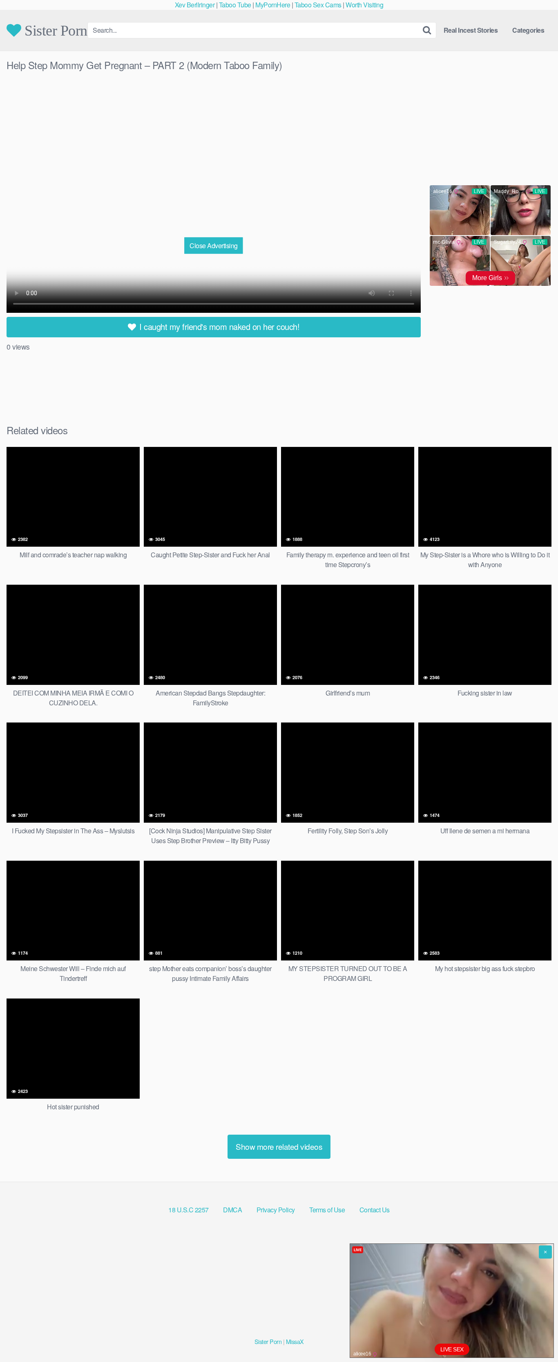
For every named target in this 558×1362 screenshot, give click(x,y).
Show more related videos (279, 1146)
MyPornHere (272, 4)
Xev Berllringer (195, 4)
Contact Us (374, 1209)
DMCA (232, 1209)
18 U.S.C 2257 (188, 1209)
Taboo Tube (235, 4)
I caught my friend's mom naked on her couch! (218, 326)
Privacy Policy (276, 1209)
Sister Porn (54, 30)
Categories (528, 30)
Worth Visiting (364, 4)
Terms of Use (327, 1209)
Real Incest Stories (471, 30)
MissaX (295, 1341)
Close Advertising (214, 245)
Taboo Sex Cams (318, 4)
